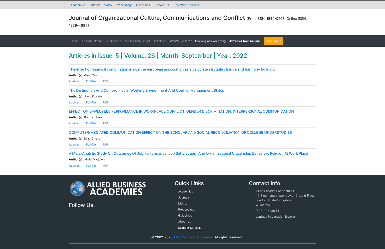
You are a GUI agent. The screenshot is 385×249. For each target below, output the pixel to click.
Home (74, 41)
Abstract (75, 81)
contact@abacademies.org (275, 216)
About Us (163, 5)
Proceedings (124, 5)
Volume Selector (181, 41)
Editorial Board (92, 41)
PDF (106, 81)
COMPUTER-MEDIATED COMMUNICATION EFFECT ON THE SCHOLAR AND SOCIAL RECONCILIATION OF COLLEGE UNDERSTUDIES (180, 132)
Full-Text (92, 81)
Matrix (108, 5)
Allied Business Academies (193, 237)
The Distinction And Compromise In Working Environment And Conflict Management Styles (146, 90)
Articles (159, 41)
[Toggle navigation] (78, 237)
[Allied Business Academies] (108, 190)
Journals (94, 5)
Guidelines (143, 5)
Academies (78, 5)
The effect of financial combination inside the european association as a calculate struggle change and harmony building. (172, 69)
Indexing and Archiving (210, 41)
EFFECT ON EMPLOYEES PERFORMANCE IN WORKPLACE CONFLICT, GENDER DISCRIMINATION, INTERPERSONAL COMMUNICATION (181, 111)
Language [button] (272, 41)
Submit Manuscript (137, 41)
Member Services (188, 5)
